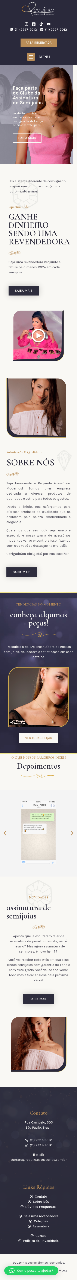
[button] (31, 57)
